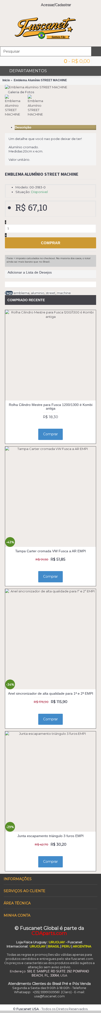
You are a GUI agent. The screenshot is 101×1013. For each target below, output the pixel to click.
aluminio (37, 293)
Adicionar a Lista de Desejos (30, 272)
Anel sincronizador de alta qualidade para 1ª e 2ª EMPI (50, 693)
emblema (21, 293)
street (50, 293)
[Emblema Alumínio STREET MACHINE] (36, 87)
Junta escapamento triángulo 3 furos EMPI (50, 836)
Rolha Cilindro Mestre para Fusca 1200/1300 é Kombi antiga (50, 406)
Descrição (23, 127)
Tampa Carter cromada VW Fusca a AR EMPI (50, 551)
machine (64, 293)
